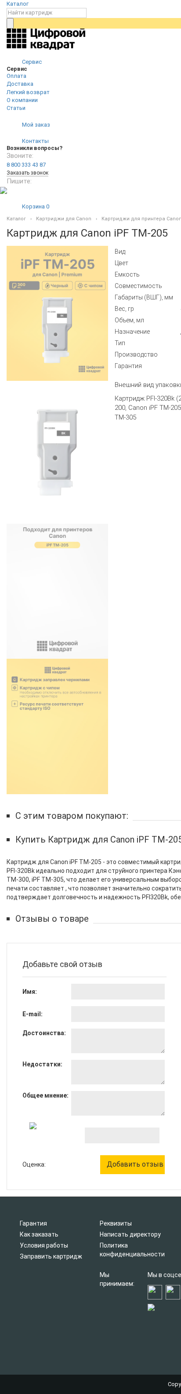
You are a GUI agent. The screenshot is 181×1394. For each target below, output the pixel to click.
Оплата (16, 76)
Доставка (20, 83)
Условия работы (44, 1245)
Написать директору (130, 1234)
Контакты (35, 141)
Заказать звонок (27, 173)
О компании (22, 100)
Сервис (31, 61)
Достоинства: (44, 1032)
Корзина (35, 206)
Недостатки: (42, 1064)
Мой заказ (35, 124)
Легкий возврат (28, 92)
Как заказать (39, 1234)
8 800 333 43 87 (26, 164)
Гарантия (33, 1223)
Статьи (16, 108)
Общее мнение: (45, 1095)
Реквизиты (116, 1223)
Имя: (29, 991)
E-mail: (32, 1014)
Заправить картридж (51, 1256)
